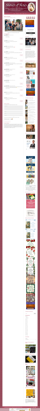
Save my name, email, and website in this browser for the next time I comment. (11, 117)
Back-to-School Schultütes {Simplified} (31, 112)
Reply (21, 38)
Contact (23, 13)
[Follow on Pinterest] (32, 407)
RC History (32, 190)
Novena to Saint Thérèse (30, 99)
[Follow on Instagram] (33, 407)
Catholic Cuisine (32, 61)
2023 (27, 320)
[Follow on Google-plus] (35, 407)
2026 (26, 316)
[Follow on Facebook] (30, 407)
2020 (27, 323)
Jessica (5, 17)
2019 (27, 324)
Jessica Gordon (7, 74)
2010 (27, 332)
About (20, 13)
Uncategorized (10, 17)
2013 (27, 329)
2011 (27, 331)
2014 (27, 328)
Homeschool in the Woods (30, 188)
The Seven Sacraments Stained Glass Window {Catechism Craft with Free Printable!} (31, 108)
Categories (26, 338)
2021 (27, 322)
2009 (27, 333)
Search (34, 313)
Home (14, 13)
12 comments (14, 17)
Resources (17, 13)
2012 (27, 330)
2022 (27, 321)
